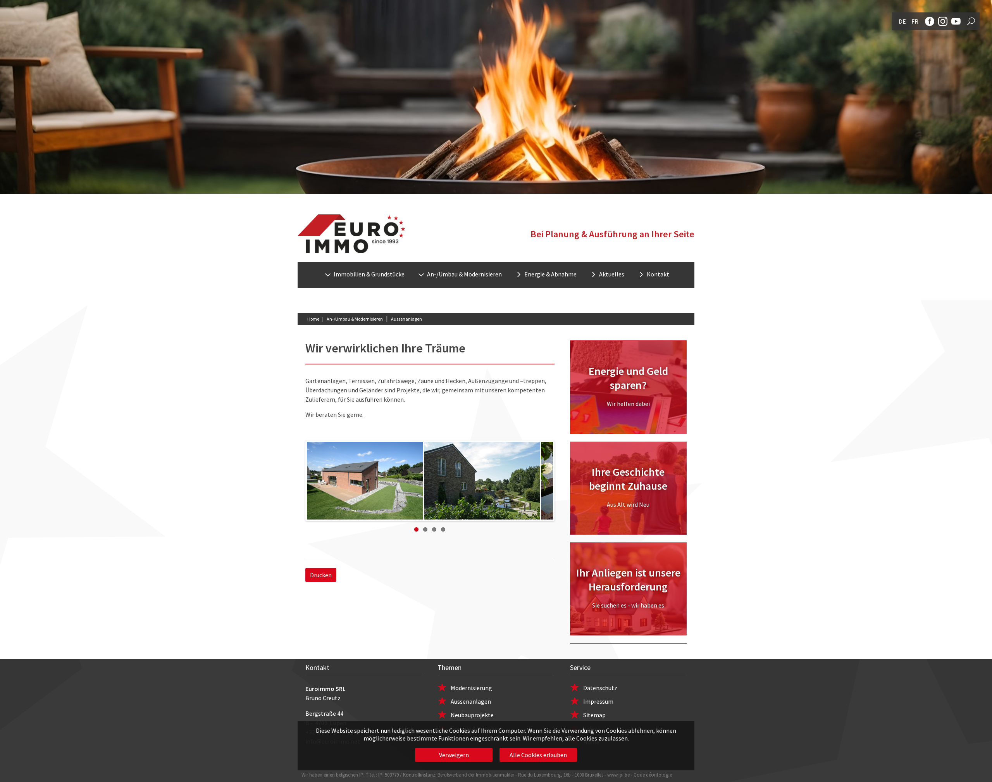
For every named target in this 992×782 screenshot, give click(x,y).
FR (914, 21)
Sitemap (594, 715)
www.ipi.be (618, 775)
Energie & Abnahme (550, 274)
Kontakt (658, 274)
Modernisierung (471, 688)
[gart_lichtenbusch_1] (365, 481)
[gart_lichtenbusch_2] (482, 481)
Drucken (321, 575)
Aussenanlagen (471, 701)
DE (902, 21)
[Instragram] (942, 21)
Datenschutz (600, 688)
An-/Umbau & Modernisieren (355, 319)
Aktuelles (611, 274)
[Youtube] (956, 21)
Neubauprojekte (472, 715)
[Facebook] (929, 21)
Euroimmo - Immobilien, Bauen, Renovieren (351, 233)
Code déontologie (653, 775)
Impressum (598, 701)
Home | (315, 319)
